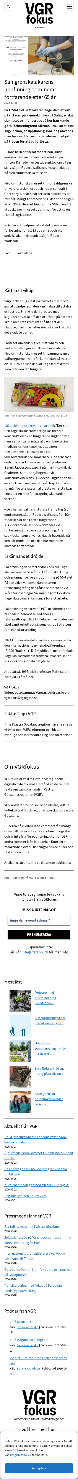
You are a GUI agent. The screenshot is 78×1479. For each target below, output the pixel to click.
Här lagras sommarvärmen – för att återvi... (50, 1048)
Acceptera (39, 1468)
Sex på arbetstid (27, 1327)
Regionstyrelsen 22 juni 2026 (25, 1196)
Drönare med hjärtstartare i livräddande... (45, 997)
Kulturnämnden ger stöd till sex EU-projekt (36, 1185)
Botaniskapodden (28, 1368)
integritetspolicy (20, 1455)
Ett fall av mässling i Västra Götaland (32, 1226)
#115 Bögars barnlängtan (28, 1339)
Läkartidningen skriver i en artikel (29, 425)
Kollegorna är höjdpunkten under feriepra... (49, 1098)
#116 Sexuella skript (24, 1321)
